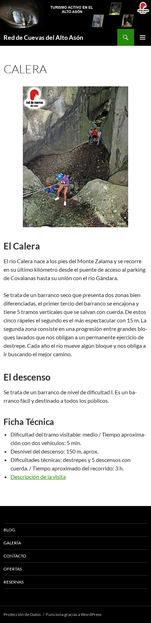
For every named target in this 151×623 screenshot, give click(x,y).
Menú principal (142, 37)
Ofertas (13, 569)
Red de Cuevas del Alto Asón (43, 37)
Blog (9, 529)
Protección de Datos (22, 614)
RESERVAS (14, 582)
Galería (12, 542)
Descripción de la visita (38, 476)
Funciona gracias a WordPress (73, 614)
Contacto (15, 556)
